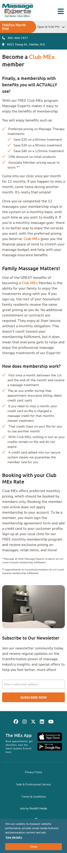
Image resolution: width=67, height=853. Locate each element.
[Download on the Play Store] (49, 747)
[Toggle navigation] (61, 11)
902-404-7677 (18, 38)
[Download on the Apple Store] (49, 736)
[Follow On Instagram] (25, 722)
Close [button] (33, 846)
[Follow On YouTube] (50, 722)
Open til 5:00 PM (48, 27)
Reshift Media (38, 808)
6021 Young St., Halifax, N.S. (26, 44)
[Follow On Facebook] (16, 722)
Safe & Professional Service (33, 784)
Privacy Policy (33, 772)
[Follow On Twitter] (33, 722)
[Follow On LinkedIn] (42, 722)
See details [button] (14, 837)
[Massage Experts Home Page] (17, 10)
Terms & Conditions (33, 797)
